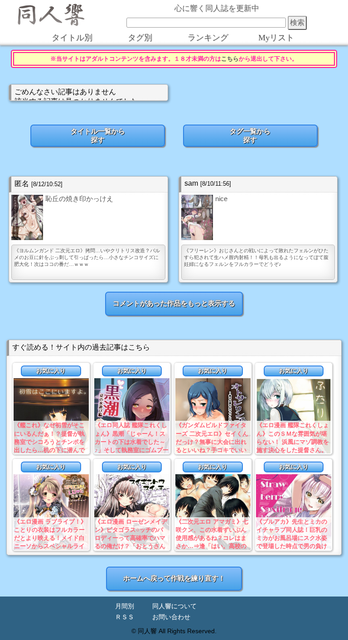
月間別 (124, 606)
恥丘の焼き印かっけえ (79, 198)
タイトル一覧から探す (98, 135)
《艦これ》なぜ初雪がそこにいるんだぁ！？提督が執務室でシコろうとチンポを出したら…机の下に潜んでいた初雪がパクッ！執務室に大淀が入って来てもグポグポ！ (49, 450)
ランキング (208, 37)
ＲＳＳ (124, 617)
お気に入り (51, 370)
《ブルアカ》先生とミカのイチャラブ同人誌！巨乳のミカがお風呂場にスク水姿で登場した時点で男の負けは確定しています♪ (291, 538)
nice (221, 198)
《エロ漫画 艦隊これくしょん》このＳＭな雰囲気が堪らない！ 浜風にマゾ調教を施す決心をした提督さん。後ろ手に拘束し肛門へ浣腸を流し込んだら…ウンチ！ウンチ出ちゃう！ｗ (292, 450)
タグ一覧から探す (250, 135)
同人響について (174, 606)
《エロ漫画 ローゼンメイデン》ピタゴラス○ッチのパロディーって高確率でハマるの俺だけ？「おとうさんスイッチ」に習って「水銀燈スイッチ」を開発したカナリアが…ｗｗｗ (131, 546)
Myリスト (276, 37)
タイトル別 (72, 37)
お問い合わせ (171, 617)
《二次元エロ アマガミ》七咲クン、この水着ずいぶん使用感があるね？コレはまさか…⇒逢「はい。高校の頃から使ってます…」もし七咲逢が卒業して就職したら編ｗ (212, 546)
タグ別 (140, 37)
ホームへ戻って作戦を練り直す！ (174, 578)
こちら (230, 59)
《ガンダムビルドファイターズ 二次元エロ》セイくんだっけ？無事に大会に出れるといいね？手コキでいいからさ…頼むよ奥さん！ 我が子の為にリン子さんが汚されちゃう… (212, 450)
